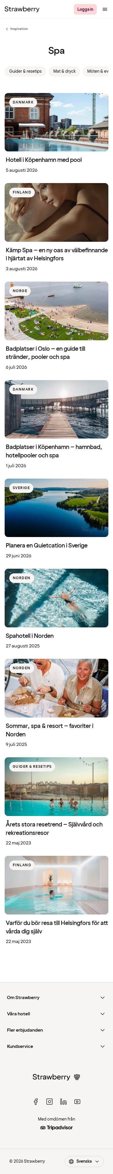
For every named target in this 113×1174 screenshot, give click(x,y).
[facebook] (35, 1101)
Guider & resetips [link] (25, 71)
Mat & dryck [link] (64, 71)
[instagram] (49, 1101)
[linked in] (63, 1101)
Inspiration (16, 29)
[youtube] (77, 1101)
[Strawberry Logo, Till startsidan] (22, 9)
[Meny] (105, 9)
